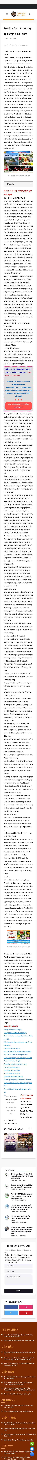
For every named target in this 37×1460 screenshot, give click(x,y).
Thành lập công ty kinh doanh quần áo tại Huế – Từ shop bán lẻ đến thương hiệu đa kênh (18, 1145)
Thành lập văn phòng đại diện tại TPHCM (17, 1080)
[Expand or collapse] (31, 184)
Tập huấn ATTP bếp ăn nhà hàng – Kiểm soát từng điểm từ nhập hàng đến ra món (21, 1196)
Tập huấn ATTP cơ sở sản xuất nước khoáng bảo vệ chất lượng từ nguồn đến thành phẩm (21, 1207)
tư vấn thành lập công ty (12, 1073)
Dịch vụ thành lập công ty (12, 1061)
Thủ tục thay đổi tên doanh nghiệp (15, 1033)
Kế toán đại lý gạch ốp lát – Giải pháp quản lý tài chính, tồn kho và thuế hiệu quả (22, 1176)
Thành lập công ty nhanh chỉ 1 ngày (15, 1064)
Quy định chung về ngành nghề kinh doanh (17, 1051)
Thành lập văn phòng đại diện (13, 1076)
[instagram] (26, 1307)
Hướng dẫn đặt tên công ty (13, 1030)
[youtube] (26, 1313)
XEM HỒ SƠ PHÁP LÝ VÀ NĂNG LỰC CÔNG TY (18, 405)
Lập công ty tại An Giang (12, 1067)
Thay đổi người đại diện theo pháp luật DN (18, 1058)
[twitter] (11, 1313)
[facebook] (11, 1307)
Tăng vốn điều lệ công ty (12, 1048)
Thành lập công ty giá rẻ (12, 1070)
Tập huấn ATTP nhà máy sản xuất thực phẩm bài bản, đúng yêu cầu (20, 1218)
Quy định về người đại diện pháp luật (16, 1055)
